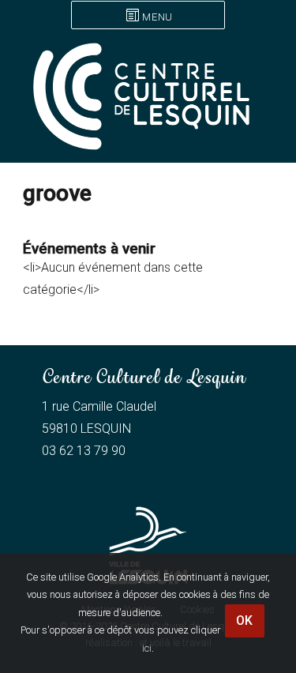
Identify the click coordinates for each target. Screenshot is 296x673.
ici (147, 648)
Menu (157, 17)
